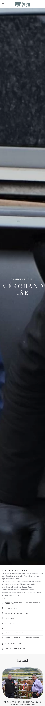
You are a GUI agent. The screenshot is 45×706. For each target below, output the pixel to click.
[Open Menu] (3, 4)
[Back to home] (22, 4)
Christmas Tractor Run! (15, 648)
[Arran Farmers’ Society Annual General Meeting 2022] (3, 638)
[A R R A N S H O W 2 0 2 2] (3, 633)
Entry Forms (10, 618)
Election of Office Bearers (16, 628)
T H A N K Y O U (11, 608)
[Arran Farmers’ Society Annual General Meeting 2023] (3, 603)
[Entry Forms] (3, 618)
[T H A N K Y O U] (3, 608)
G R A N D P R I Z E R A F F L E (16, 613)
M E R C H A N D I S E (13, 643)
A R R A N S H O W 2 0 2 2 (15, 633)
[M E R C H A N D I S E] (3, 643)
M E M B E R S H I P (12, 623)
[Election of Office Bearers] (3, 628)
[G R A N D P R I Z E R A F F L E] (3, 613)
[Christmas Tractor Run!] (3, 648)
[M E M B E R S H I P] (3, 623)
